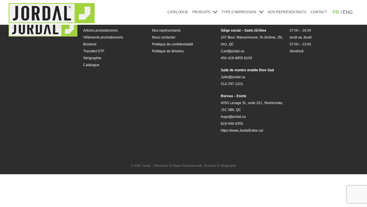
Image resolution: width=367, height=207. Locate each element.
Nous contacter (163, 37)
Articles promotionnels (100, 30)
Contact (319, 12)
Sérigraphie (92, 58)
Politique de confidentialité (172, 44)
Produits (201, 12)
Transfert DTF (93, 51)
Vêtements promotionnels (103, 37)
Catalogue (177, 12)
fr (336, 12)
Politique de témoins (168, 51)
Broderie (90, 44)
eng (348, 12)
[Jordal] (52, 13)
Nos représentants (287, 12)
